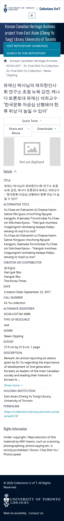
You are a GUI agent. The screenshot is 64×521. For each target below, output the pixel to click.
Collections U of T (25, 483)
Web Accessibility (15, 513)
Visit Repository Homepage (27, 46)
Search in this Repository (26, 53)
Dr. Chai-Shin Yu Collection (41, 66)
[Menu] (32, 15)
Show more (12, 385)
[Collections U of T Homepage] (5, 61)
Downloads (45, 129)
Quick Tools (30, 121)
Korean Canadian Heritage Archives (34, 61)
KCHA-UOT (13, 66)
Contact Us (36, 513)
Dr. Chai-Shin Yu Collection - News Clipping (28, 73)
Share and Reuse (16, 131)
